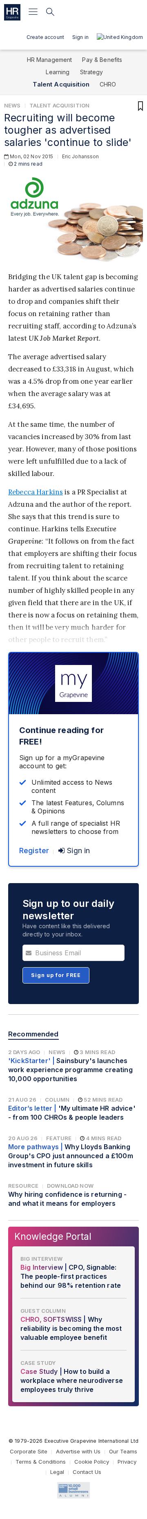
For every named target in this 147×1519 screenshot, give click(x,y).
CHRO (108, 84)
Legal (57, 1472)
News (12, 105)
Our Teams (123, 1451)
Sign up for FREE (56, 975)
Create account (45, 37)
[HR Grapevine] (12, 12)
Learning (57, 71)
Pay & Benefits (102, 59)
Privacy (127, 1461)
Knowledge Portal (52, 1236)
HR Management (49, 59)
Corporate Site (28, 1451)
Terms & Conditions (41, 1461)
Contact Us (87, 1472)
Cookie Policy (91, 1461)
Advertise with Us (78, 1451)
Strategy (91, 71)
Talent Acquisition (61, 84)
